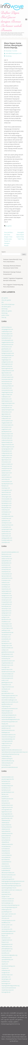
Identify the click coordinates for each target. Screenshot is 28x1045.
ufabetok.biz (5, 864)
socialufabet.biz (6, 846)
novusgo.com (5, 667)
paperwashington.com (8, 726)
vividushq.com (6, 510)
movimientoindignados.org (9, 955)
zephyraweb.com (6, 591)
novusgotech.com (7, 490)
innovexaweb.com (7, 499)
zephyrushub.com (7, 558)
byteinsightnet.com (7, 368)
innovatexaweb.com (7, 340)
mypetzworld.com (7, 916)
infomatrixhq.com (7, 384)
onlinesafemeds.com (7, 816)
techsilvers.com (6, 938)
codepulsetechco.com (8, 370)
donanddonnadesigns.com (9, 700)
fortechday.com (6, 765)
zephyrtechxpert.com (8, 410)
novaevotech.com (7, 388)
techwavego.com (6, 416)
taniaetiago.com (6, 979)
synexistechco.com (7, 578)
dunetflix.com (5, 953)
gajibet (16, 1022)
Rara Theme (18, 1039)
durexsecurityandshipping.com (10, 905)
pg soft (6, 1019)
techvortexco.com (7, 347)
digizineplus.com (6, 460)
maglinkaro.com (6, 429)
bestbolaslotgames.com (8, 717)
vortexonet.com (6, 569)
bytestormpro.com (7, 669)
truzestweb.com (6, 527)
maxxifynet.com (6, 571)
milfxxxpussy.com (7, 957)
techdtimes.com (6, 788)
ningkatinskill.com (7, 940)
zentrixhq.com (6, 479)
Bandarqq (8, 56)
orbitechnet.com (6, 518)
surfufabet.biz (6, 849)
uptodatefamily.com (7, 959)
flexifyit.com (5, 486)
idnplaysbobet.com (7, 713)
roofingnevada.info (7, 741)
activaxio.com (5, 641)
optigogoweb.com (7, 538)
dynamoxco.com (6, 494)
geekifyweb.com (6, 349)
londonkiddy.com (6, 756)
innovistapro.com (7, 624)
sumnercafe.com (6, 951)
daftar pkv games (7, 311)
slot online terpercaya (8, 304)
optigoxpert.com (6, 613)
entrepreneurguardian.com (10, 721)
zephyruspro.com (7, 473)
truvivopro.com (6, 580)
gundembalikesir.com (8, 792)
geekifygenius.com (7, 682)
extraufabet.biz (6, 840)
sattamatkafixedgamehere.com (11, 719)
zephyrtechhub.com (7, 525)
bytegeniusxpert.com (8, 353)
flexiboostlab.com (7, 626)
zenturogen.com (6, 497)
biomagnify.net (6, 992)
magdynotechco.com (7, 342)
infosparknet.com (7, 466)
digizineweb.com (6, 373)
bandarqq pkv (12, 1017)
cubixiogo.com (6, 514)
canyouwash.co (6, 783)
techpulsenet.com (7, 407)
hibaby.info (5, 724)
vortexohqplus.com (7, 628)
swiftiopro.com (6, 630)
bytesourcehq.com (7, 366)
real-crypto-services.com (9, 914)
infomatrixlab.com (7, 438)
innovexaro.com (6, 462)
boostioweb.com (6, 556)
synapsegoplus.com (7, 449)
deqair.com (5, 935)
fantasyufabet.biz (7, 827)
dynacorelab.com (6, 576)
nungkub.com (6, 972)
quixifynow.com (6, 470)
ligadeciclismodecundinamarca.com (12, 750)
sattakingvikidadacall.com (9, 715)
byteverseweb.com (7, 442)
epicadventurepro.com (8, 661)
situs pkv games (6, 300)
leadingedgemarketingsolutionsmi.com (13, 881)
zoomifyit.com (6, 542)
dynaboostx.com (6, 619)
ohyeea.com (5, 968)
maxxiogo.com (6, 488)
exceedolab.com (6, 639)
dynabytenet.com (7, 431)
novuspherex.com (7, 598)
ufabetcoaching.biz (7, 758)
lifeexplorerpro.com (7, 665)
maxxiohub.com (6, 589)
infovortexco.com (7, 412)
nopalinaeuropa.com (8, 990)
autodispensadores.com (8, 734)
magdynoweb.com (7, 423)
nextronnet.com (6, 492)
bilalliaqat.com (6, 732)
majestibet (4, 1022)
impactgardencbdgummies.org (10, 985)
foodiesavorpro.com (7, 656)
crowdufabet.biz (6, 868)
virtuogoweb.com (7, 809)
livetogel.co (5, 691)
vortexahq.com (6, 584)
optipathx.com (6, 475)
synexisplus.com (6, 567)
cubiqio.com (5, 650)
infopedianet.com (7, 451)
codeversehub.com (7, 440)
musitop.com (5, 962)
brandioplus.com (6, 501)
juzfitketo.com (6, 981)
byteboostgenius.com (8, 447)
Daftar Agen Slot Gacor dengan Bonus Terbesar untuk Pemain (11, 21)
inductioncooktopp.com (8, 737)
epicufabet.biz (6, 859)
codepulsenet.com (7, 453)
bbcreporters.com (7, 877)
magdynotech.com (7, 455)
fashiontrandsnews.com (8, 875)
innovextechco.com (7, 390)
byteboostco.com (7, 399)
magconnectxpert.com (8, 403)
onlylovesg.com (6, 706)
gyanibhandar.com (7, 818)
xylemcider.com (6, 977)
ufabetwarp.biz (6, 820)
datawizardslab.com (7, 648)
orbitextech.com (6, 684)
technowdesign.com (7, 903)
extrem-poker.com (7, 925)
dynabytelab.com (6, 563)
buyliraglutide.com (7, 814)
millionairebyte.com (7, 763)
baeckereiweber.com (8, 777)
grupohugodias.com (7, 933)
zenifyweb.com (6, 689)
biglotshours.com (7, 812)
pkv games (8, 226)
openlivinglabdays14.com (9, 888)
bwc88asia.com (6, 922)
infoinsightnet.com (7, 364)
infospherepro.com (7, 654)
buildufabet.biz (6, 870)
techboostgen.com (7, 334)
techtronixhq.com (7, 327)
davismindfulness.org (8, 761)
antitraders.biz (6, 892)
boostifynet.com (6, 606)
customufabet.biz (7, 855)
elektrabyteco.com (7, 401)
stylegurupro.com (7, 645)
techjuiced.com (6, 803)
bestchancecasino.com (8, 730)
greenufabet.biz (6, 835)
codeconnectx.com (7, 375)
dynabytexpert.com (7, 483)
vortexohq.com (6, 658)
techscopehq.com (7, 457)
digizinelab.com (6, 414)
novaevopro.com (6, 600)
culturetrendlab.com (7, 674)
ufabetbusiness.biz (7, 833)
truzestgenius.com (7, 405)
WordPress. (15, 1041)
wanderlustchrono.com (8, 671)
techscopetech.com (7, 420)
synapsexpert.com (7, 529)
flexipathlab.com (6, 507)
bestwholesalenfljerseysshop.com (11, 885)
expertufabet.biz (6, 825)
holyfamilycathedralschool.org (10, 754)
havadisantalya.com (7, 785)
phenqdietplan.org (7, 949)
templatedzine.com (7, 944)
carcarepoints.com (7, 929)
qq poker (4, 1017)
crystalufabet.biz (6, 862)
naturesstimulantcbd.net (9, 988)
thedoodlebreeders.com (8, 931)
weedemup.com (6, 728)
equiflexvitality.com (7, 704)
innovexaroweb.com (7, 425)
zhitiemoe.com (6, 970)
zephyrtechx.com (6, 611)
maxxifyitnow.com (7, 468)
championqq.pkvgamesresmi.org (10, 1024)
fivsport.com (5, 942)
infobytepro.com (6, 357)
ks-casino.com (6, 927)
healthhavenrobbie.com (8, 698)
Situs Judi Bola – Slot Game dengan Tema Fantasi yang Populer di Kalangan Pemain (8, 239)
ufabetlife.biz (5, 842)
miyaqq (10, 1022)
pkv (3, 302)
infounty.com (5, 918)
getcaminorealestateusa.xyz (10, 767)
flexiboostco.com (6, 554)
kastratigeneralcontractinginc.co (11, 883)
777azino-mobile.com (8, 899)
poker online (5, 315)
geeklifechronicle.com (8, 652)
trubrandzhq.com (7, 604)
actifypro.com (5, 617)
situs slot (6, 1013)
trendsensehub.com (7, 676)
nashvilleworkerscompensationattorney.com (15, 752)
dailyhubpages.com (7, 711)
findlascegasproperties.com (10, 695)
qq (1, 1013)
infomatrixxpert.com (7, 377)
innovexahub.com (7, 574)
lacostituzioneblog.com (8, 966)
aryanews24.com (6, 894)
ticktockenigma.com (7, 678)
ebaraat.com (5, 801)
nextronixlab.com (7, 477)
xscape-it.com (5, 896)
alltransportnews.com (8, 872)
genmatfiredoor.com (7, 693)
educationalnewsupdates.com (10, 552)
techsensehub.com (7, 336)
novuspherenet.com (7, 516)
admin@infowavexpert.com (13, 53)
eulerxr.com (5, 680)
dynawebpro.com (7, 503)
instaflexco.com (6, 621)
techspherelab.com (7, 436)
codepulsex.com (6, 418)
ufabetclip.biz (5, 822)
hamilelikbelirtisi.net (7, 632)
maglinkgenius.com (7, 392)
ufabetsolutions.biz (7, 844)
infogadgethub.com (7, 329)
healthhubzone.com (7, 799)
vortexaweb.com (6, 593)
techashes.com (6, 781)
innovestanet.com (7, 481)
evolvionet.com (6, 565)
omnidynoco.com (6, 523)
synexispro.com (6, 745)
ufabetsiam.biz (6, 829)
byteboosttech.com (7, 805)
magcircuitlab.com (7, 394)
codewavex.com (6, 397)
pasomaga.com (6, 983)
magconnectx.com (7, 743)
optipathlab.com (6, 561)
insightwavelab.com (7, 663)
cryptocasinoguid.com (8, 879)
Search (4, 252)
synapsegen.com (6, 505)
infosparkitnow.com (7, 344)
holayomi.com (6, 748)
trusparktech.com (7, 602)
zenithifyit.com (6, 587)
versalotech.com (6, 634)
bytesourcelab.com (7, 464)
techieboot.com (6, 790)
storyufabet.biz (6, 857)
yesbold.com (5, 796)
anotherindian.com (7, 975)
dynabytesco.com (7, 643)
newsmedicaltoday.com (8, 739)
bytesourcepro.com (7, 434)
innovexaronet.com (7, 379)
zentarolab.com (6, 531)
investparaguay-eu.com (8, 920)
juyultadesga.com (7, 912)
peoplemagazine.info (8, 779)
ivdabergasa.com (6, 909)
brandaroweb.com (7, 540)
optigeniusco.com (7, 595)
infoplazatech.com (7, 351)
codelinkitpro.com (7, 331)
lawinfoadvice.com (7, 946)
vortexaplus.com (6, 512)
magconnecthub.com (8, 444)
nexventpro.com (6, 608)
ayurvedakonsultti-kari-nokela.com (12, 890)
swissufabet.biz (6, 831)
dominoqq (4, 309)
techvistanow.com (7, 381)
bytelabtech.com (6, 338)
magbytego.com (6, 360)
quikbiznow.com (6, 533)
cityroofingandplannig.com (9, 907)
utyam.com (5, 964)
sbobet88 (13, 1013)
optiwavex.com (6, 520)
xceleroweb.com (6, 536)
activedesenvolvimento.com (10, 708)
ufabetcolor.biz (6, 838)
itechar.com (5, 794)
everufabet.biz (6, 866)
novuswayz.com (6, 615)
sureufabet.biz (6, 853)
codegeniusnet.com (7, 362)
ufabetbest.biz (6, 851)
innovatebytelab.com (8, 355)
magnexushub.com (7, 807)
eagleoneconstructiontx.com (10, 702)
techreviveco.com (7, 427)
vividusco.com (5, 582)
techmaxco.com (6, 637)
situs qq (4, 317)
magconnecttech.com (8, 687)
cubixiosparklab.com (7, 386)
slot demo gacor (6, 306)
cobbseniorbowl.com (8, 901)
